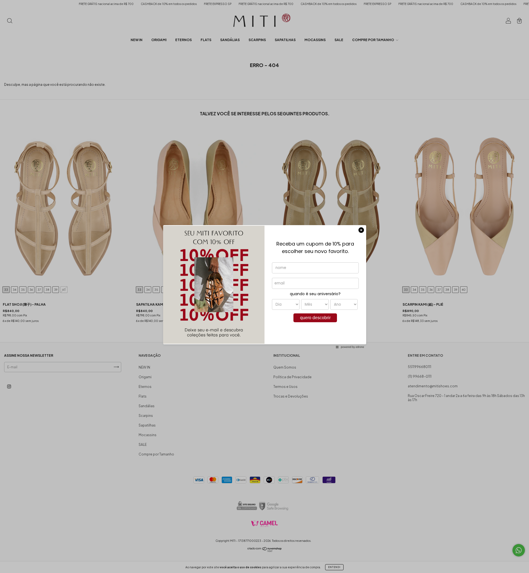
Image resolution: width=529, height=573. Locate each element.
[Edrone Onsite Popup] (264, 286)
